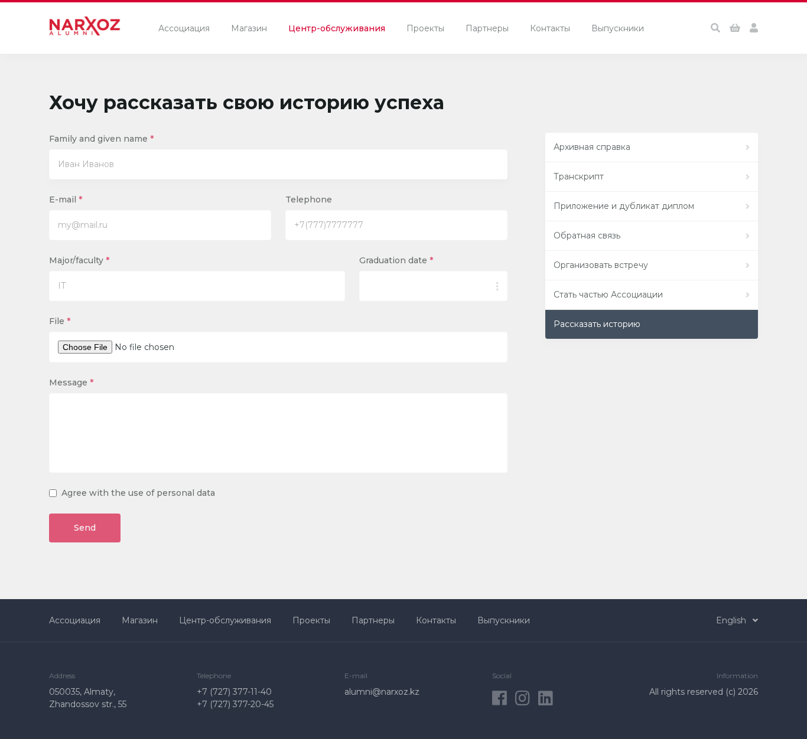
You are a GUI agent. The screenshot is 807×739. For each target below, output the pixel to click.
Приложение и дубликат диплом (624, 206)
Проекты (425, 28)
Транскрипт (579, 176)
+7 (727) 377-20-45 (235, 704)
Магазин (249, 28)
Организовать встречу (601, 265)
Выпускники (617, 28)
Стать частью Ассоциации (608, 294)
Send (85, 527)
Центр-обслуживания (336, 28)
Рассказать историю (597, 324)
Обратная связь (587, 235)
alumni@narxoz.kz (381, 691)
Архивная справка (592, 147)
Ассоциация (184, 28)
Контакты (550, 28)
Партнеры (487, 28)
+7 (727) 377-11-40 (234, 691)
